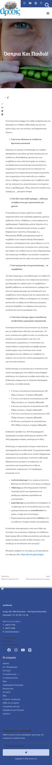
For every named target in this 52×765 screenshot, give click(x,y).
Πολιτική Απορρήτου (11, 645)
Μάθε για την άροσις (11, 703)
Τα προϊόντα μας (10, 674)
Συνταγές (7, 670)
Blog (4, 681)
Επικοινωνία (8, 688)
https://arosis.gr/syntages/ (32, 554)
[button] (47, 5)
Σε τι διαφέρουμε (10, 667)
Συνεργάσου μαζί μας (11, 706)
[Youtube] (30, 3)
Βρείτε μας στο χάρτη (11, 621)
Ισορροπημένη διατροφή (13, 685)
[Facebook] (9, 649)
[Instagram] (24, 3)
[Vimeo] (36, 3)
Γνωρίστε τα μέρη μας (11, 699)
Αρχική (6, 663)
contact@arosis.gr (12, 631)
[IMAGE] (41, 3)
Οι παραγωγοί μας (10, 677)
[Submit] (26, 752)
